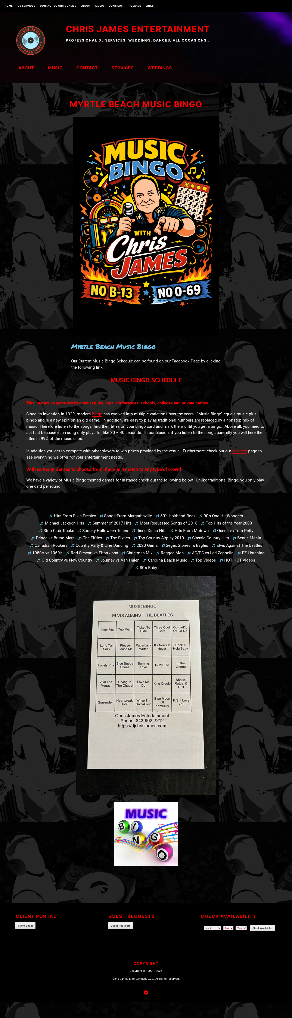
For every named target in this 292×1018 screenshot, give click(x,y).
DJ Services (26, 6)
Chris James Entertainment (138, 29)
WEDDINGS (159, 67)
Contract (116, 6)
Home (9, 6)
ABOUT (86, 6)
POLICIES (135, 6)
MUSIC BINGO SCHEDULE (146, 380)
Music (99, 6)
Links (150, 6)
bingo (97, 413)
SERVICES (123, 67)
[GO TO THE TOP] (146, 992)
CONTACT (87, 67)
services (239, 451)
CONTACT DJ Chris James (58, 6)
